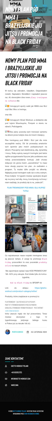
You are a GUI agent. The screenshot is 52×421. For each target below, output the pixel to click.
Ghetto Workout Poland (19, 411)
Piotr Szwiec (17, 332)
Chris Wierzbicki (28, 414)
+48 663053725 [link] (16, 372)
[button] (44, 6)
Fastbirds (36, 414)
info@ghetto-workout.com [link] (20, 378)
